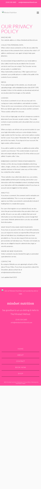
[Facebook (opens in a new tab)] (18, 5)
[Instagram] (20, 329)
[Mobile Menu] (38, 12)
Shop (20, 373)
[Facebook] (16, 329)
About (20, 355)
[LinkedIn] (24, 329)
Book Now (20, 367)
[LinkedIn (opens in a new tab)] (23, 5)
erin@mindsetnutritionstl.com (28, 2)
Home (20, 349)
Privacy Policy (27, 382)
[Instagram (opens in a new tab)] (20, 5)
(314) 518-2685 (10, 2)
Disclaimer (20, 382)
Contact (20, 361)
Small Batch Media (20, 383)
